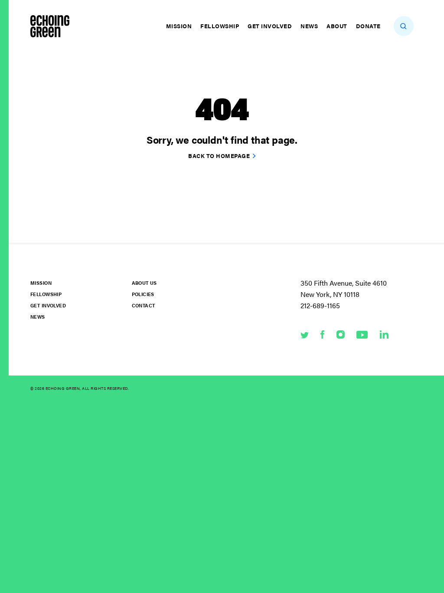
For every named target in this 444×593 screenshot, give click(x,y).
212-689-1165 (320, 305)
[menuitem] (180, 26)
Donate (368, 26)
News (309, 26)
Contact (143, 305)
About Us (144, 283)
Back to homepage (219, 156)
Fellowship (219, 26)
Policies (143, 294)
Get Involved (270, 26)
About (336, 26)
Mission (179, 26)
